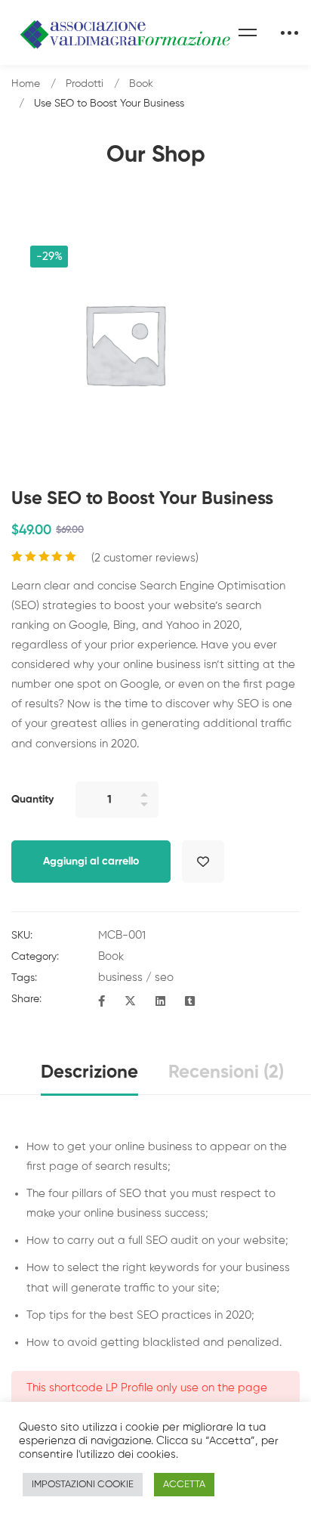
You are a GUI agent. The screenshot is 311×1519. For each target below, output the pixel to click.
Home (25, 84)
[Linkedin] (160, 1002)
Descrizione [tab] (89, 1072)
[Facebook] (101, 1002)
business (120, 977)
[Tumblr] (190, 1002)
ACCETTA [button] (184, 1485)
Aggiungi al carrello (91, 861)
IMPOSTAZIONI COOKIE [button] (83, 1485)
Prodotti (84, 84)
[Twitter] (130, 1002)
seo (164, 977)
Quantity (32, 799)
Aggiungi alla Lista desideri (203, 861)
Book (141, 84)
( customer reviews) (145, 558)
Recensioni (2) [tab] (226, 1072)
